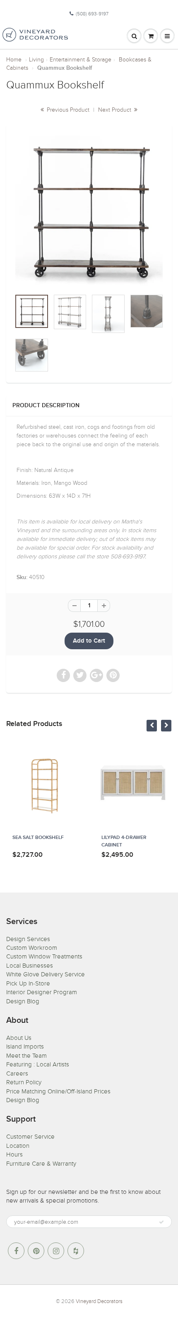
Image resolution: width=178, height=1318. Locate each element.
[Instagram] (56, 1250)
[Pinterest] (36, 1250)
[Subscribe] (161, 1222)
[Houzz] (75, 1250)
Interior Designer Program (41, 992)
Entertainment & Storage (80, 59)
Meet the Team (26, 1055)
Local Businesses (29, 965)
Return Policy (23, 1082)
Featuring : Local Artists (37, 1064)
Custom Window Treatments (44, 956)
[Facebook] (16, 1250)
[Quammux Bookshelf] (89, 211)
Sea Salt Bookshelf (38, 837)
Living (36, 59)
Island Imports (25, 1046)
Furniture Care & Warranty (41, 1163)
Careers (17, 1073)
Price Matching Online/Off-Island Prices (58, 1091)
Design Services (28, 939)
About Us (18, 1038)
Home (14, 59)
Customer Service (30, 1136)
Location (17, 1145)
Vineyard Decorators (99, 1301)
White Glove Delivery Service (45, 974)
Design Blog (22, 1001)
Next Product (115, 109)
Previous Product (67, 109)
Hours (14, 1154)
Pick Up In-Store (28, 983)
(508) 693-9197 (92, 14)
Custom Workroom (31, 947)
